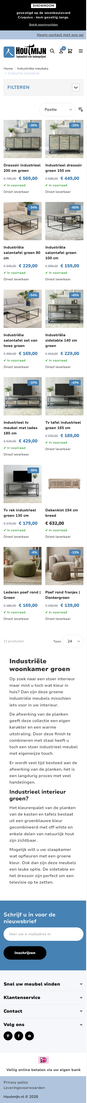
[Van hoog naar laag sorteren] (80, 109)
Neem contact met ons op (60, 34)
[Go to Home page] (25, 51)
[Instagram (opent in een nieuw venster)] (29, 1035)
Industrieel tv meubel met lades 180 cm (20, 428)
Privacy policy (16, 1082)
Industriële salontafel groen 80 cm (22, 253)
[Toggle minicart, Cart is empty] (70, 51)
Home (8, 68)
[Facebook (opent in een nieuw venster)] (18, 1035)
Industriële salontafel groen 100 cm (61, 253)
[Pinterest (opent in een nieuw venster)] (8, 1035)
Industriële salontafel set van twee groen (20, 340)
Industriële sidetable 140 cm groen (61, 340)
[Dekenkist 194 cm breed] (64, 484)
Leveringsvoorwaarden (24, 1087)
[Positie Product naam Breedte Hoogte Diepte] (57, 109)
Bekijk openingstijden (43, 24)
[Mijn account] (61, 51)
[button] (43, 87)
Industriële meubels (32, 68)
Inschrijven (24, 952)
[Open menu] (80, 51)
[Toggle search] (52, 51)
